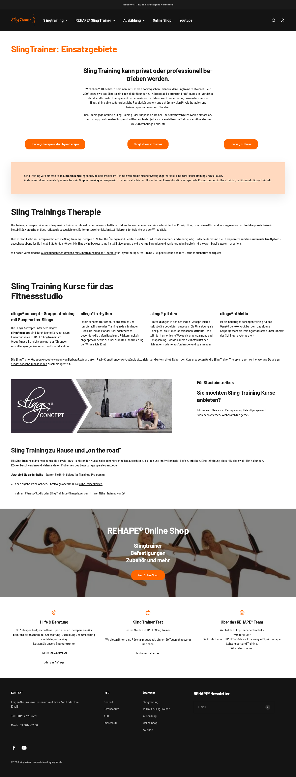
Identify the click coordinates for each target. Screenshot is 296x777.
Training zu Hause (240, 144)
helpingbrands (54, 762)
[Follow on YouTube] (24, 748)
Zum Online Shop (148, 575)
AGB (106, 716)
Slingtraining (53, 20)
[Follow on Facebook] (14, 748)
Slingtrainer (148, 545)
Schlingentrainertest (148, 653)
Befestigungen (148, 552)
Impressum (110, 723)
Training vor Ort (116, 493)
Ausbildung (132, 20)
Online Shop (162, 20)
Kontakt (108, 702)
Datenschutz (111, 709)
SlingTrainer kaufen (90, 484)
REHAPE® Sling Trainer (93, 20)
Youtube (186, 20)
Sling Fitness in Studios (148, 144)
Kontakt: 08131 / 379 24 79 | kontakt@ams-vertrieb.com (148, 4)
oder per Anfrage (54, 662)
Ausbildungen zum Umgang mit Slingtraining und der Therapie (78, 252)
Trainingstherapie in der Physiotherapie (55, 144)
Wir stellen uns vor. (242, 648)
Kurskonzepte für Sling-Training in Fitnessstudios (228, 180)
